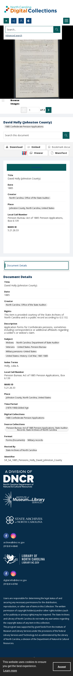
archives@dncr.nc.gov (13, 542)
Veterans (10, 347)
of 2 (42, 109)
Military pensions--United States (21, 351)
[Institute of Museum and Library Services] (24, 499)
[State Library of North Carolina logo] (24, 559)
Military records (35, 440)
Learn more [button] (10, 670)
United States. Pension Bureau (31, 347)
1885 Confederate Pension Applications (24, 126)
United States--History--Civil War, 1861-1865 (27, 355)
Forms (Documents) (15, 440)
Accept (62, 666)
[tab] (36, 167)
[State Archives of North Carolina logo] (24, 520)
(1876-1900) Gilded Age (17, 407)
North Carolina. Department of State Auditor (37, 342)
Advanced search (13, 35)
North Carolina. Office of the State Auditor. (29, 197)
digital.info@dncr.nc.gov (15, 580)
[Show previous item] (24, 110)
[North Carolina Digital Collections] (30, 9)
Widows (10, 342)
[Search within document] (66, 135)
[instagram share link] (13, 535)
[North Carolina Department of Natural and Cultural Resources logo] (18, 478)
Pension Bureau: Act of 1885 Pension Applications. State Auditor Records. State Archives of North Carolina (37, 428)
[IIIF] (24, 153)
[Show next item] (48, 110)
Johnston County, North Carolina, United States (31, 208)
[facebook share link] (6, 535)
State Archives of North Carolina (21, 450)
